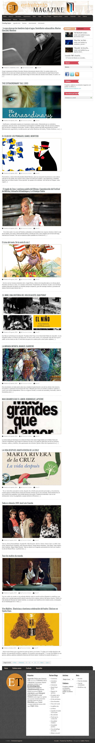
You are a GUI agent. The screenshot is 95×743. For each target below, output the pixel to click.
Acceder (80, 678)
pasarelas (32, 698)
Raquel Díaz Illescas (37, 700)
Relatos (36, 702)
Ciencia (85, 16)
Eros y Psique (47, 16)
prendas (37, 698)
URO (44, 704)
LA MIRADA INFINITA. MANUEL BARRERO (18, 346)
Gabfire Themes (85, 741)
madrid (36, 693)
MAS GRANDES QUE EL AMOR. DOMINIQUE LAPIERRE (23, 399)
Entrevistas (22, 19)
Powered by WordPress (66, 741)
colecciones (33, 680)
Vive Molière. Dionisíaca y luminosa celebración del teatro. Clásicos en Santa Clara (30, 609)
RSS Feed (77, 74)
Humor (29, 691)
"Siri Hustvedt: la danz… (81, 33)
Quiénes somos (16, 668)
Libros (40, 691)
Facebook (67, 74)
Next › (42, 662)
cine (28, 680)
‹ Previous (21, 662)
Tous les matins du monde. (12, 555)
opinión (45, 697)
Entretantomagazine (16, 741)
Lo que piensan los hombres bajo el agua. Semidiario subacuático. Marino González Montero (31, 29)
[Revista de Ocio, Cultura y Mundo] (47, 8)
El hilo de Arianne (55, 699)
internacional (35, 691)
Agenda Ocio (16, 23)
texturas (41, 704)
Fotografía (38, 687)
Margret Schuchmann (36, 694)
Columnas (73, 16)
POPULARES (80, 29)
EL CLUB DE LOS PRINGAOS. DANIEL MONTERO (20, 136)
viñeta (36, 706)
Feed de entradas (82, 681)
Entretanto (41, 23)
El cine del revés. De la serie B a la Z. (16, 242)
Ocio (41, 697)
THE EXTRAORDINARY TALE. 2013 (15, 83)
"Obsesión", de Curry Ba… (81, 48)
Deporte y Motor (58, 16)
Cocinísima (54, 678)
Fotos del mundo (55, 704)
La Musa (53, 708)
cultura (45, 680)
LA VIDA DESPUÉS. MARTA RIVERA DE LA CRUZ (20, 450)
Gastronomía (26, 16)
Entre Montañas (55, 701)
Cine (79, 16)
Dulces (40, 684)
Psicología (30, 700)
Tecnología (29, 704)
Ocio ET (11, 16)
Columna (39, 680)
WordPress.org (82, 687)
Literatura (30, 693)
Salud (40, 702)
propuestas (42, 698)
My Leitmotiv (54, 714)
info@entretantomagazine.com (73, 88)
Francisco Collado (28, 67)
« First (14, 662)
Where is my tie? (55, 733)
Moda (34, 16)
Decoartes (18, 16)
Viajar (39, 16)
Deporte (44, 682)
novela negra (36, 697)
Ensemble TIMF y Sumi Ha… (73, 56)
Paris (28, 698)
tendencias (36, 704)
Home (4, 16)
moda (40, 695)
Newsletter (39, 668)
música (30, 697)
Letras (66, 16)
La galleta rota (55, 706)
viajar (32, 706)
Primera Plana (7, 19)
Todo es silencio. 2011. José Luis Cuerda (17, 502)
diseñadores (30, 684)
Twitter (72, 74)
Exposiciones (31, 687)
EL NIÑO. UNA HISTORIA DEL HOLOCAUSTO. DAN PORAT (24, 295)
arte (39, 679)
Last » (47, 662)
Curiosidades (38, 682)
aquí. (64, 693)
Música (15, 19)
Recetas (24, 23)
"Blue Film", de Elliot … (81, 40)
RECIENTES (68, 29)
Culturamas (30, 682)
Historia (41, 689)
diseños (36, 684)
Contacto (28, 668)
